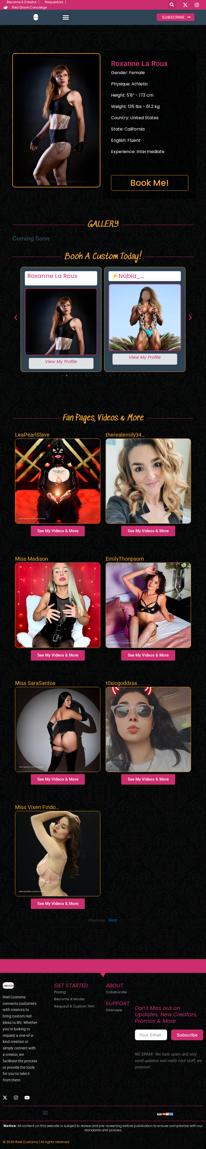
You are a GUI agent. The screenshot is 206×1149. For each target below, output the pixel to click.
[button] (172, 5)
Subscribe (187, 1035)
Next (113, 920)
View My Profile (61, 361)
